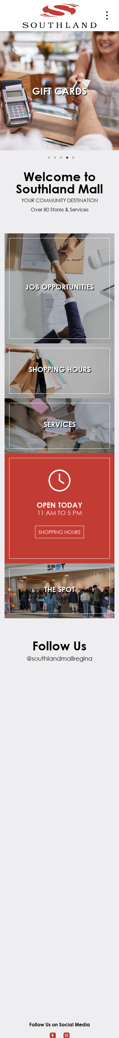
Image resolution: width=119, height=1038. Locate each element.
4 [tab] (67, 158)
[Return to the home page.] (59, 15)
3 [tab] (61, 158)
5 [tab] (73, 158)
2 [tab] (55, 158)
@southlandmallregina (59, 658)
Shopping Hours (59, 532)
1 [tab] (49, 158)
